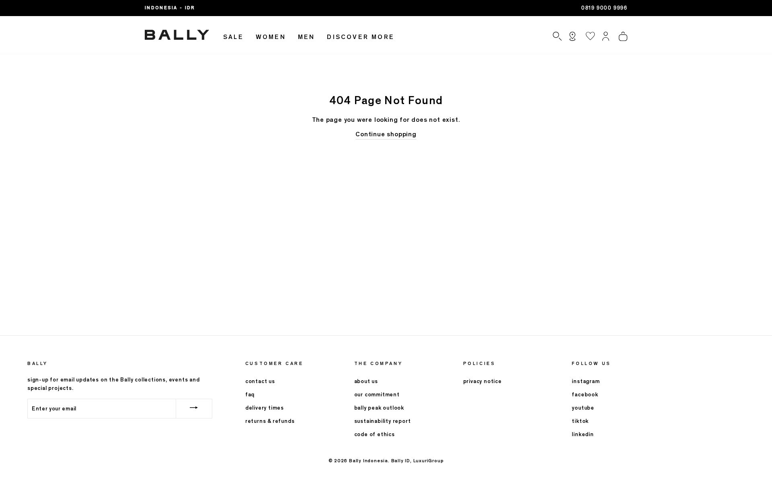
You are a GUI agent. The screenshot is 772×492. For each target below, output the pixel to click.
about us (366, 381)
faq (250, 394)
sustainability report (382, 421)
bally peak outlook (379, 407)
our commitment (377, 394)
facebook (585, 394)
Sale (233, 37)
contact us (260, 381)
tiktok (580, 421)
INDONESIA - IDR (170, 7)
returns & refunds (270, 421)
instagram (586, 381)
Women (271, 37)
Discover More (360, 37)
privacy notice (482, 381)
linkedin (582, 434)
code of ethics (374, 434)
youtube (583, 407)
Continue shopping (386, 134)
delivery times (264, 407)
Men (306, 37)
